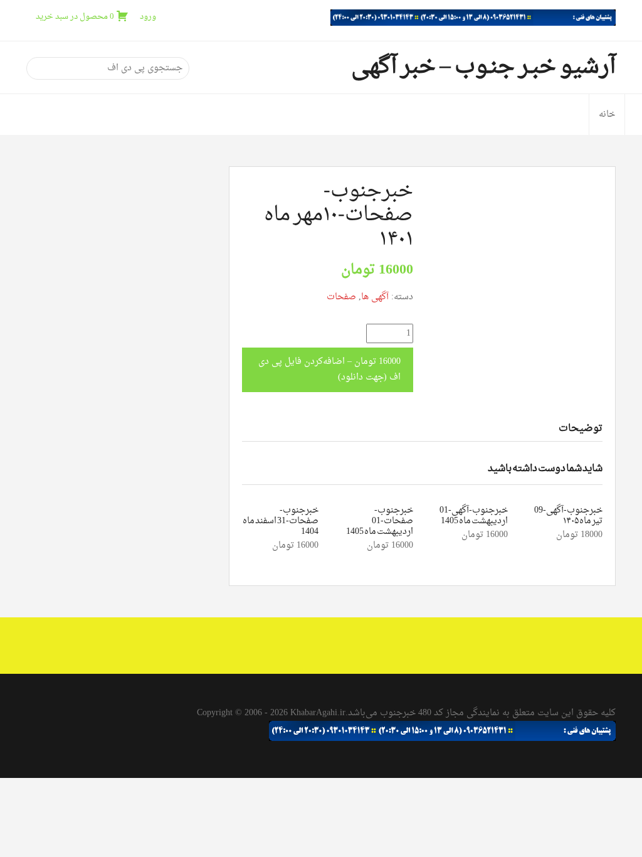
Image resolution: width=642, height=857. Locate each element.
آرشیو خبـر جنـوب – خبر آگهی (483, 67)
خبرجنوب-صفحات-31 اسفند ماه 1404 (280, 521)
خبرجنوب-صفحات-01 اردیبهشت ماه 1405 (379, 521)
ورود (148, 16)
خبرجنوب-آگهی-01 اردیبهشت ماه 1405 (473, 516)
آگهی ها (375, 297)
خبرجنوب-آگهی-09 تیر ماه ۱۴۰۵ (568, 516)
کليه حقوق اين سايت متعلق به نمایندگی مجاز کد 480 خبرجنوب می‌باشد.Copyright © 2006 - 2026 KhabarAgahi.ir (406, 713)
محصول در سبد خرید (75, 16)
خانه (607, 114)
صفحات (341, 297)
